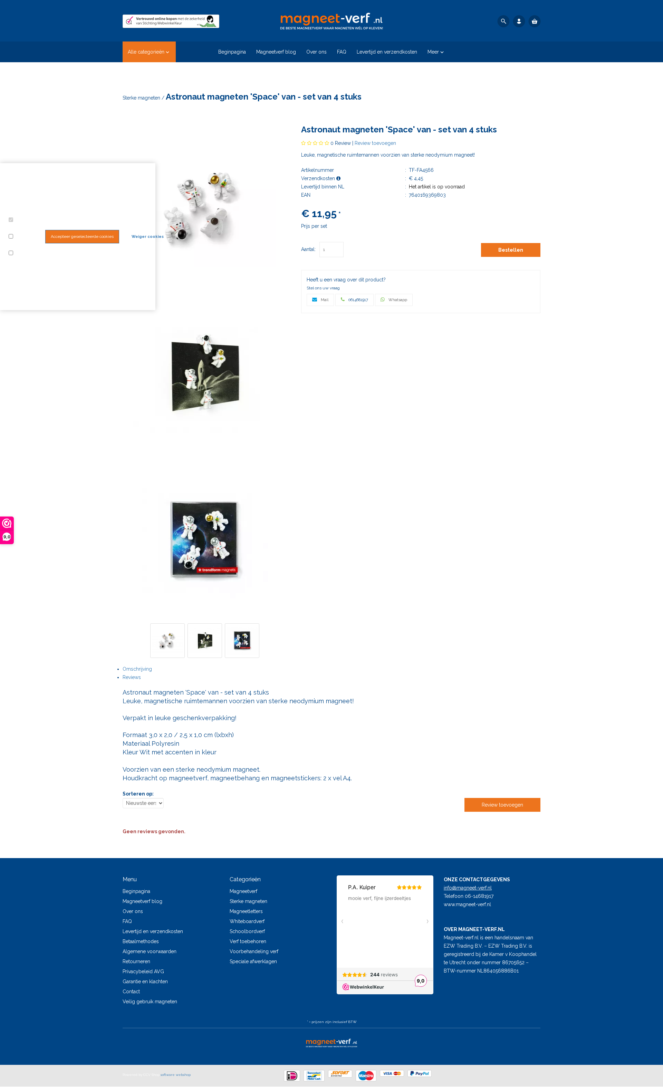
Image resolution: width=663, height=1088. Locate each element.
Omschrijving (137, 669)
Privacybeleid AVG (143, 971)
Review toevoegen (375, 143)
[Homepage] (331, 20)
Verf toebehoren (248, 941)
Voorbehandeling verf (254, 951)
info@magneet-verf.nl (468, 888)
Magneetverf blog (142, 901)
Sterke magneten (142, 98)
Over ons (133, 911)
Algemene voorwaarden (149, 951)
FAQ (127, 921)
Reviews (132, 677)
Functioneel (23, 228)
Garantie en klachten (145, 981)
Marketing (26, 253)
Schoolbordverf (247, 931)
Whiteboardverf (247, 921)
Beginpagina (136, 891)
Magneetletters (246, 911)
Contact (131, 991)
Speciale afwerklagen (253, 961)
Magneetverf (243, 891)
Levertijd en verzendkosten (153, 931)
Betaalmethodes (141, 941)
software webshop (176, 1075)
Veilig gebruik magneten (150, 1001)
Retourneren (136, 961)
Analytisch (21, 245)
